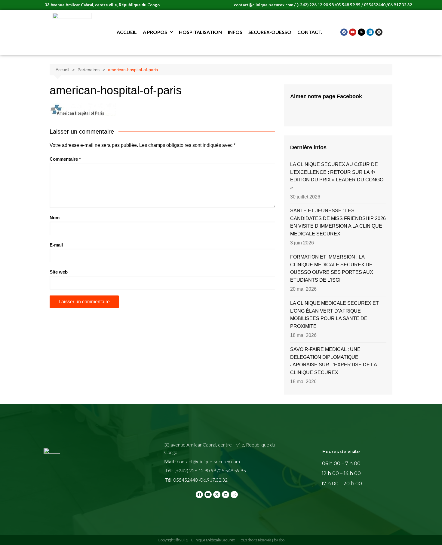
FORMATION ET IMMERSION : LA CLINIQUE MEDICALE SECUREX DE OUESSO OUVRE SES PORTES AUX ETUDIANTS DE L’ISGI (331, 268)
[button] (158, 32)
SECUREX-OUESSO (269, 32)
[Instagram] (378, 32)
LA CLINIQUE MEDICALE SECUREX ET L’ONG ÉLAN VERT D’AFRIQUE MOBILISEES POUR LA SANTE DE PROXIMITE (334, 315)
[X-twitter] (361, 32)
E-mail (56, 244)
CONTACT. (309, 32)
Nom (55, 217)
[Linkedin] (370, 32)
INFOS (235, 32)
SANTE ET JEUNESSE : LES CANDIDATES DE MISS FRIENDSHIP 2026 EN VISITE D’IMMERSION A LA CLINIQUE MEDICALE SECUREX (338, 222)
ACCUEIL (127, 32)
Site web (59, 271)
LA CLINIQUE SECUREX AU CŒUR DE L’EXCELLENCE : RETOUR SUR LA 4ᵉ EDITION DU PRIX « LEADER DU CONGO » (336, 176)
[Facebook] (344, 32)
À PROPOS (155, 32)
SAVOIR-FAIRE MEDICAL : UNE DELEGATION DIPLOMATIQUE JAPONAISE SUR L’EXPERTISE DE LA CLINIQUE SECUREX (333, 361)
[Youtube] (352, 32)
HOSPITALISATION (200, 32)
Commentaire (65, 159)
